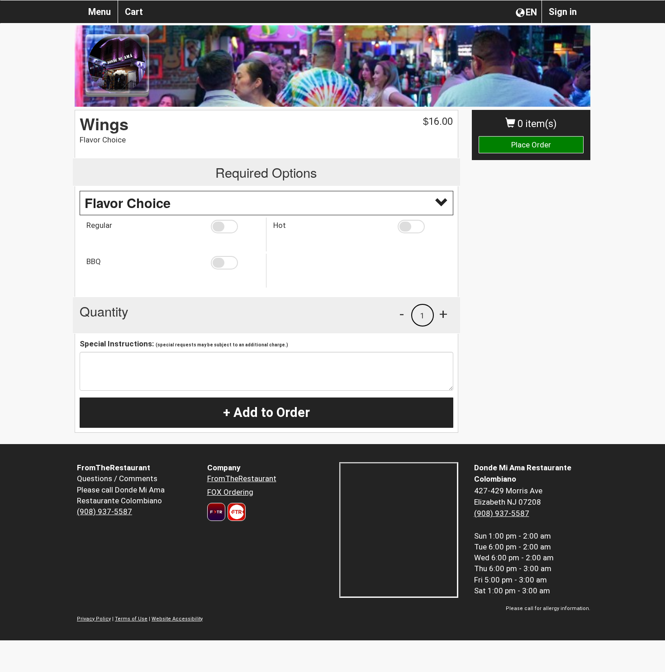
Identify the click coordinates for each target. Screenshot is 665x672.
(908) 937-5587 (104, 511)
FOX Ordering (230, 492)
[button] (235, 226)
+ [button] (443, 313)
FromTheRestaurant (241, 478)
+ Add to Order (266, 412)
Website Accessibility (177, 619)
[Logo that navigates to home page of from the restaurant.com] (216, 512)
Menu (99, 11)
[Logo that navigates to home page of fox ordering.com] (235, 512)
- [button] (401, 313)
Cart (134, 11)
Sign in (563, 11)
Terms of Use (131, 619)
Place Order (531, 144)
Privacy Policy (94, 619)
